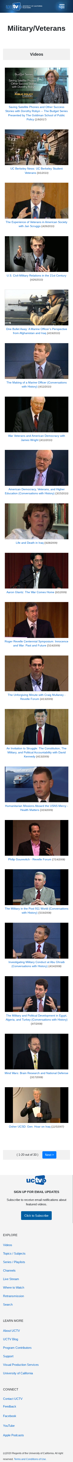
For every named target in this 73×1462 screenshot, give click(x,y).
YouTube (9, 1425)
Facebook (9, 1416)
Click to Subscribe (36, 1215)
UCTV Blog (10, 1339)
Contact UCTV (13, 1398)
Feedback (9, 1406)
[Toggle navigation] (61, 6)
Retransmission (13, 1296)
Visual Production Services (21, 1364)
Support (8, 1356)
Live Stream (11, 1279)
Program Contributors (17, 1347)
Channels (9, 1270)
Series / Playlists (14, 1262)
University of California (18, 1373)
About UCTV (11, 1330)
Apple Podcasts (13, 1435)
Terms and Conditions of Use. (30, 1459)
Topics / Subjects (14, 1253)
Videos (7, 1245)
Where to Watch (13, 1287)
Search (8, 1304)
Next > (49, 1155)
